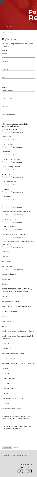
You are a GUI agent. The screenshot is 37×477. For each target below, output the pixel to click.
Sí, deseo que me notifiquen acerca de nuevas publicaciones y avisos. (16, 427)
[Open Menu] (2, 2)
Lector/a (6, 132)
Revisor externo (18, 132)
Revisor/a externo (18, 147)
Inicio (4, 33)
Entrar (16, 447)
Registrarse (7, 447)
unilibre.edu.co (22, 455)
